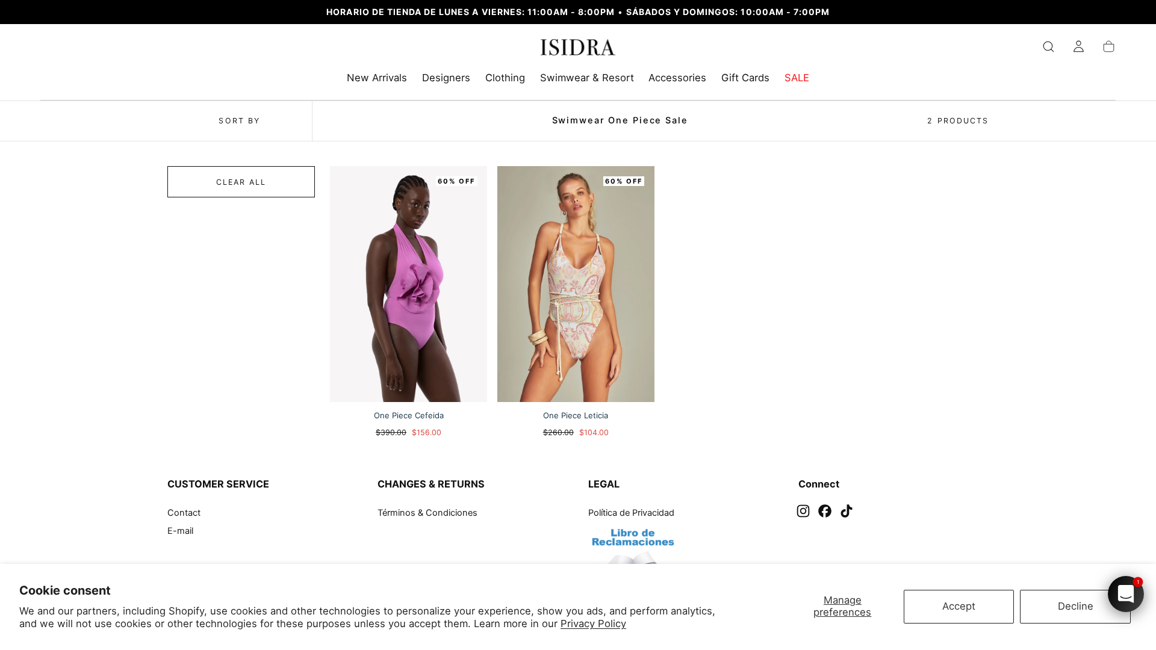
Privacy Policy (593, 624)
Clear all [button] (241, 182)
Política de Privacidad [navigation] (631, 512)
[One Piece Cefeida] (408, 284)
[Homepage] (578, 49)
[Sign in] (1078, 46)
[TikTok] (846, 511)
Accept (958, 606)
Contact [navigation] (183, 512)
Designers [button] (446, 78)
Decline (1075, 606)
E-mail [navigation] (180, 530)
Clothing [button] (505, 78)
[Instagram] (803, 511)
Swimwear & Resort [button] (587, 78)
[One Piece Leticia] (575, 284)
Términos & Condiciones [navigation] (427, 512)
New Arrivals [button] (377, 78)
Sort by (239, 120)
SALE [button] (797, 78)
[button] (1048, 46)
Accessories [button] (677, 78)
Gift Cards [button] (745, 78)
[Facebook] (825, 511)
